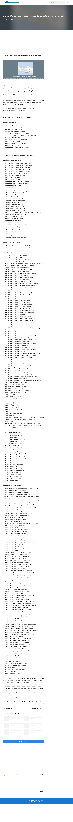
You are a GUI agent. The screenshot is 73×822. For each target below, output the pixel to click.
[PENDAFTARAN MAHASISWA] (12, 2)
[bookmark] (69, 2)
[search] (63, 2)
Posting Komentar (23, 741)
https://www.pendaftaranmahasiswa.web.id (14, 85)
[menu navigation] (3, 2)
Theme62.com (39, 802)
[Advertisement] (36, 42)
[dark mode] (67, 2)
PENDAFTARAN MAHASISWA (37, 800)
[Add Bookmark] (11, 19)
